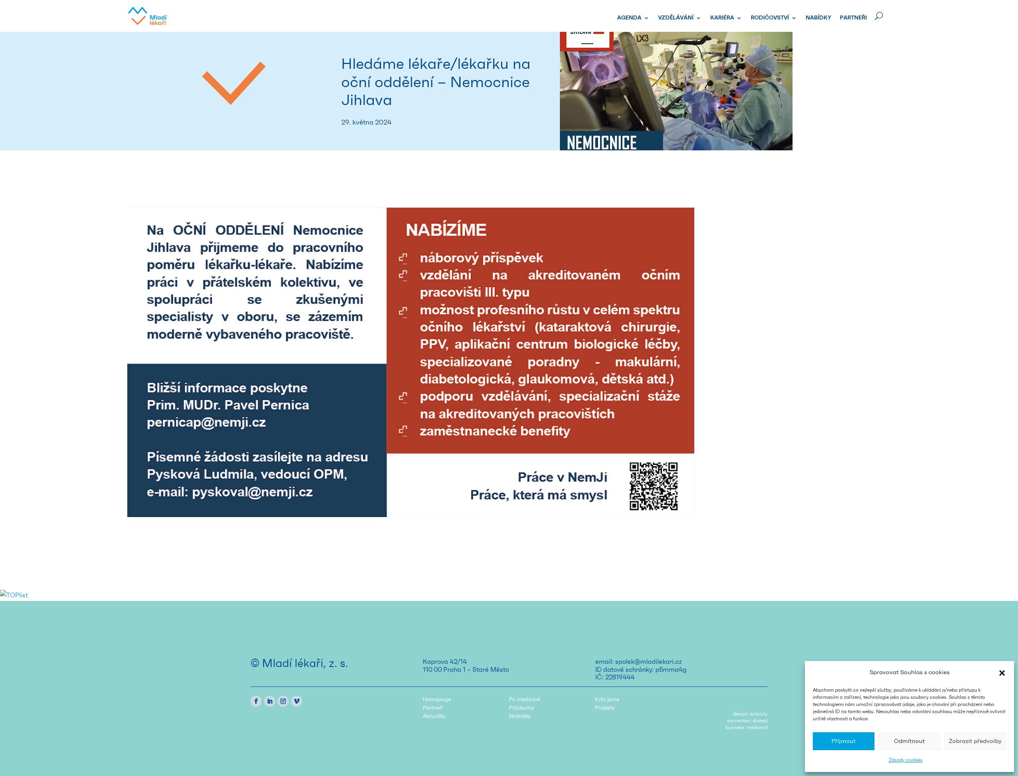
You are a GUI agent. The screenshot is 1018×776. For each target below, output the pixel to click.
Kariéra (722, 18)
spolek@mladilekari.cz (648, 662)
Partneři (853, 18)
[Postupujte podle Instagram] (283, 701)
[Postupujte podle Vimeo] (296, 701)
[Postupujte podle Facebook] (256, 701)
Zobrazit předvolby (975, 741)
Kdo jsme (607, 699)
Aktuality (434, 716)
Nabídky (818, 18)
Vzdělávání (676, 18)
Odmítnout (909, 741)
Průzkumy (521, 708)
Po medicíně (524, 699)
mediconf (757, 727)
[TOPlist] (14, 595)
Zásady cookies (906, 760)
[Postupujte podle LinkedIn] (269, 701)
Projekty (605, 708)
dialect (760, 720)
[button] (1002, 673)
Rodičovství (770, 18)
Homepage (437, 699)
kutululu (758, 714)
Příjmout (843, 741)
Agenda (629, 18)
